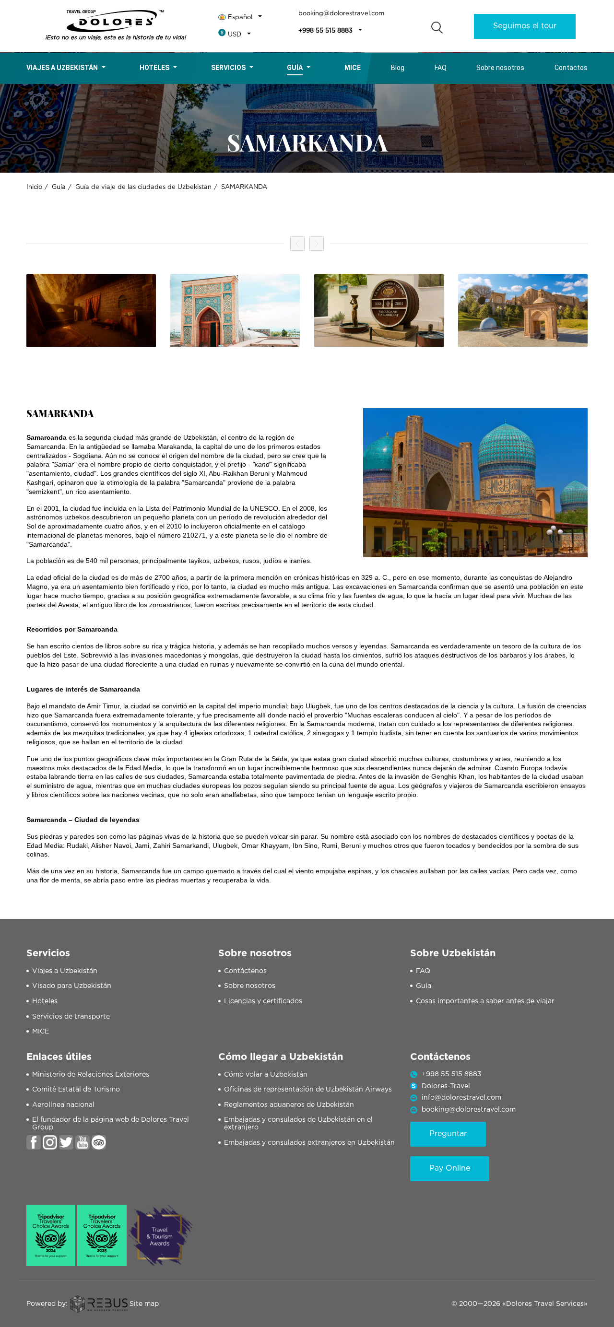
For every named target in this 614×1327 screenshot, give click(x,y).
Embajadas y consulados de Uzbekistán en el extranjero (298, 1124)
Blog (397, 67)
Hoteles (154, 67)
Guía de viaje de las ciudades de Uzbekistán (143, 187)
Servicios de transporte (71, 1017)
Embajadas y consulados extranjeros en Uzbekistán (309, 1143)
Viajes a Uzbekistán (62, 67)
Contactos (571, 67)
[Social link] (33, 1142)
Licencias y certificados (263, 1001)
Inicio (34, 187)
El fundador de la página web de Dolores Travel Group (110, 1124)
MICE (40, 1031)
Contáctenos (245, 971)
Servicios (228, 67)
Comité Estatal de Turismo (76, 1089)
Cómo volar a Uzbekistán (265, 1075)
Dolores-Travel (446, 1086)
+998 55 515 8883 (325, 31)
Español (240, 17)
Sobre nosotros (500, 67)
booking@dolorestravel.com (341, 13)
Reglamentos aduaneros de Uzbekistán (289, 1105)
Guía (295, 67)
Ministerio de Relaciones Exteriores (90, 1075)
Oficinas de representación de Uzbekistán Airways (308, 1089)
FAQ (441, 67)
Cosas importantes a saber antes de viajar (485, 1001)
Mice (352, 67)
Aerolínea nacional (63, 1105)
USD (234, 34)
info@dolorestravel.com (461, 1098)
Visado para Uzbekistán (71, 986)
